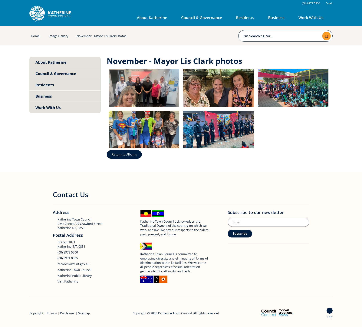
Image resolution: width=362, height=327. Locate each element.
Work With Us (310, 17)
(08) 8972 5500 (68, 252)
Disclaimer (67, 313)
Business (276, 17)
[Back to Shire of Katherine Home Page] (50, 14)
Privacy (52, 313)
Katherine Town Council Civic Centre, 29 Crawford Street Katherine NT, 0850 (80, 223)
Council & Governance (201, 17)
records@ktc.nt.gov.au (73, 264)
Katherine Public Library (75, 276)
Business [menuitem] (43, 96)
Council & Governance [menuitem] (55, 73)
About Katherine (152, 17)
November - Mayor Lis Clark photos (102, 36)
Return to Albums (124, 154)
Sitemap (84, 313)
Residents (245, 17)
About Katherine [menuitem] (51, 62)
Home (35, 36)
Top (329, 317)
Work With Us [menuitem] (48, 107)
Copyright (36, 313)
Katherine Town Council (74, 270)
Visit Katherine (68, 281)
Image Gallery (58, 36)
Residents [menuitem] (44, 84)
